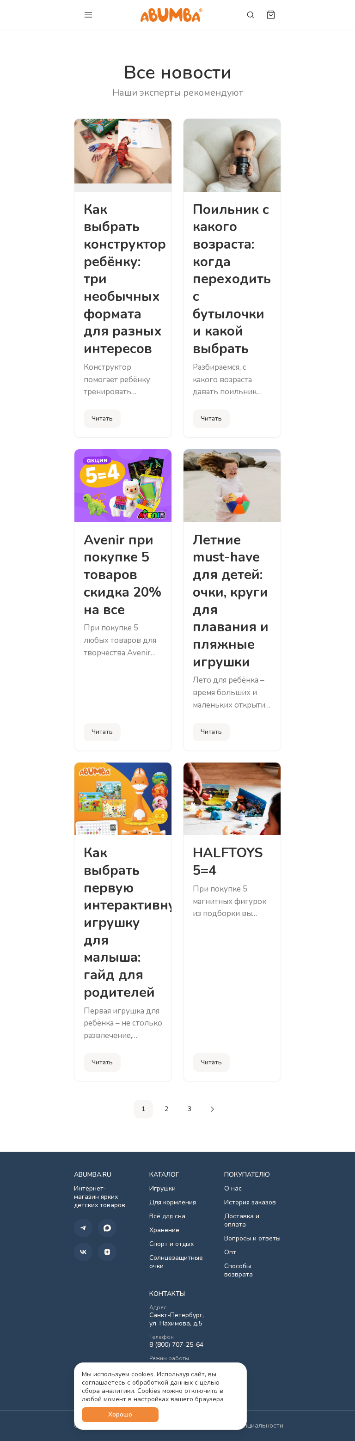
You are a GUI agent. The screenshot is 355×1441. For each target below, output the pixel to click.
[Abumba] (171, 14)
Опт (230, 1252)
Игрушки (162, 1189)
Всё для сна (167, 1216)
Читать (102, 418)
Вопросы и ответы (252, 1238)
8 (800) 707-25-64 (176, 1345)
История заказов (250, 1202)
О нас (233, 1189)
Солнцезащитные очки (176, 1262)
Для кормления (172, 1202)
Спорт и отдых (171, 1244)
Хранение (164, 1230)
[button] (83, 1228)
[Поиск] (250, 15)
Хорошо (120, 1414)
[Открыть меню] (88, 15)
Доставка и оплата (241, 1220)
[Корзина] (271, 15)
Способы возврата (238, 1270)
